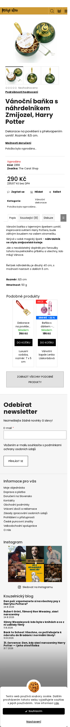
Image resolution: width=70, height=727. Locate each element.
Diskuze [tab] (48, 218)
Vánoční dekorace (41, 201)
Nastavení (33, 722)
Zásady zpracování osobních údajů (25, 513)
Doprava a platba (14, 492)
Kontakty (9, 500)
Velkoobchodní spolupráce (20, 526)
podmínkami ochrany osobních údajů (32, 447)
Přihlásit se (15, 461)
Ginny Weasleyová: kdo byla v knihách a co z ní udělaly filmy (34, 623)
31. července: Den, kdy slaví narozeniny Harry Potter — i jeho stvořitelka (34, 644)
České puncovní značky (18, 521)
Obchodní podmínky (16, 504)
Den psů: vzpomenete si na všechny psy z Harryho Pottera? (32, 603)
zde (56, 703)
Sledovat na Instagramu (38, 587)
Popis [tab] (12, 218)
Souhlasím (35, 711)
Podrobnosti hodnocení (21, 92)
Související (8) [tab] (29, 218)
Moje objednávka (14, 487)
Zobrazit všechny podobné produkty (35, 379)
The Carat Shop (28, 168)
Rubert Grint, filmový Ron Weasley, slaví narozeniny (31, 613)
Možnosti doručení (18, 143)
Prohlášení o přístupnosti (19, 517)
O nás (7, 530)
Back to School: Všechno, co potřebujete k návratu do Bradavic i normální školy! (33, 634)
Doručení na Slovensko (18, 496)
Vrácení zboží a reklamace (20, 509)
